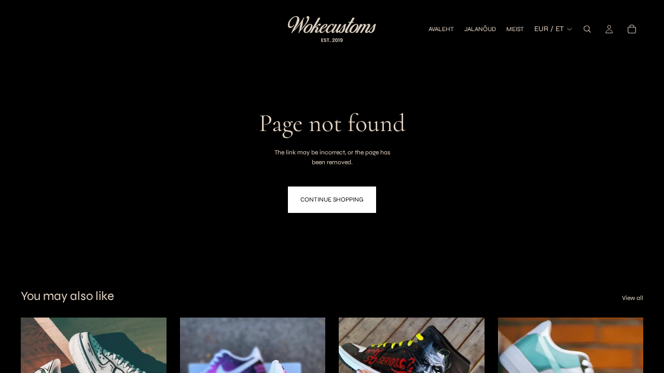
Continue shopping (332, 199)
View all (632, 298)
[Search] (587, 29)
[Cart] (631, 29)
